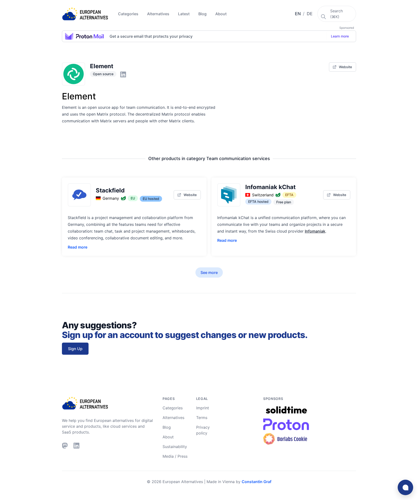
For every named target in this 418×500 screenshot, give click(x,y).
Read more (77, 247)
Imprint (202, 407)
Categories (128, 13)
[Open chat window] (405, 487)
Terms (201, 417)
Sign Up (75, 348)
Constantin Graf (256, 481)
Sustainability (175, 446)
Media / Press (175, 456)
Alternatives (158, 13)
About (221, 13)
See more (209, 272)
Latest (184, 13)
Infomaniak (315, 231)
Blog (203, 13)
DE (310, 13)
